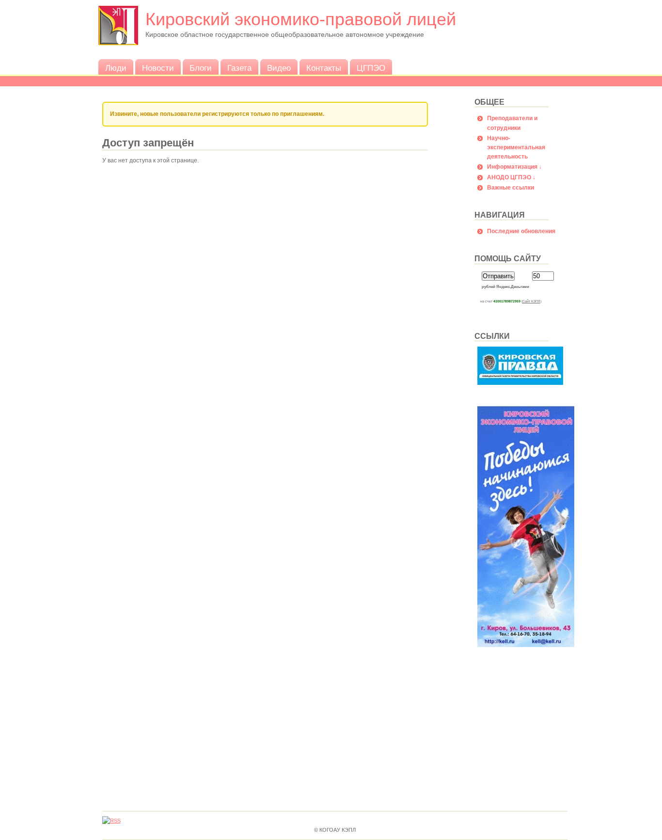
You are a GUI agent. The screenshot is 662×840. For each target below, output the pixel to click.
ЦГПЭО (371, 68)
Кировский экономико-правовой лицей (300, 19)
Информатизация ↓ (514, 166)
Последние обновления (521, 231)
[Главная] (118, 43)
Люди (115, 68)
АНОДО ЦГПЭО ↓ (511, 177)
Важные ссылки (510, 187)
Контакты (323, 68)
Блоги (200, 68)
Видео (279, 68)
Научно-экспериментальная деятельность (516, 147)
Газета (239, 68)
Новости (158, 68)
